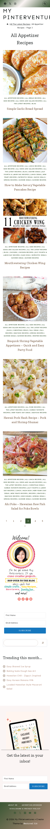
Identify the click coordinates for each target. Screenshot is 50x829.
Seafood (41, 493)
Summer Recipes (39, 180)
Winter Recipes (39, 336)
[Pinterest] (35, 813)
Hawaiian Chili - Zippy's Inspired (24, 675)
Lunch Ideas (35, 174)
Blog (34, 103)
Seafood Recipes (21, 333)
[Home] (7, 24)
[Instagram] (15, 3)
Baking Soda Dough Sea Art (21, 671)
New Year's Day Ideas (21, 412)
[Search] (42, 643)
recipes (32, 493)
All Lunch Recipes (33, 166)
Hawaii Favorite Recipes (15, 488)
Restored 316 (30, 823)
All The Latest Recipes (37, 249)
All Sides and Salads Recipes (29, 101)
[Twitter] (20, 813)
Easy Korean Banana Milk (20, 680)
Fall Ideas (33, 330)
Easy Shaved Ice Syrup (19, 666)
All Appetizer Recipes (14, 98)
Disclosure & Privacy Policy (25, 809)
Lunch (18, 490)
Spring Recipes (10, 180)
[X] (10, 3)
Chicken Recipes (26, 252)
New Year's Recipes (19, 493)
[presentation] (25, 72)
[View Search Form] (44, 3)
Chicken (13, 252)
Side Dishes (26, 496)
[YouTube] (30, 813)
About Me (12, 805)
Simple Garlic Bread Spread (25, 108)
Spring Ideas (38, 496)
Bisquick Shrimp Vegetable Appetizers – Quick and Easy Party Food (25, 345)
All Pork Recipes (33, 407)
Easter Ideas (34, 172)
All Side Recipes (33, 247)
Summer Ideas (25, 180)
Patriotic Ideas (25, 177)
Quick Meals (39, 177)
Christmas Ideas (20, 330)
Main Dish (25, 255)
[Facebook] (5, 3)
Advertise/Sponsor (32, 805)
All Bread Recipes (33, 98)
